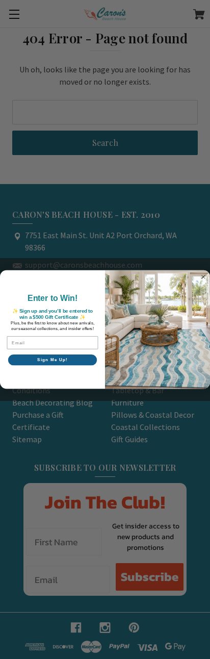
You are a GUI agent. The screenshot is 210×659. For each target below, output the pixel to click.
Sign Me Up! (52, 360)
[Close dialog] (203, 277)
